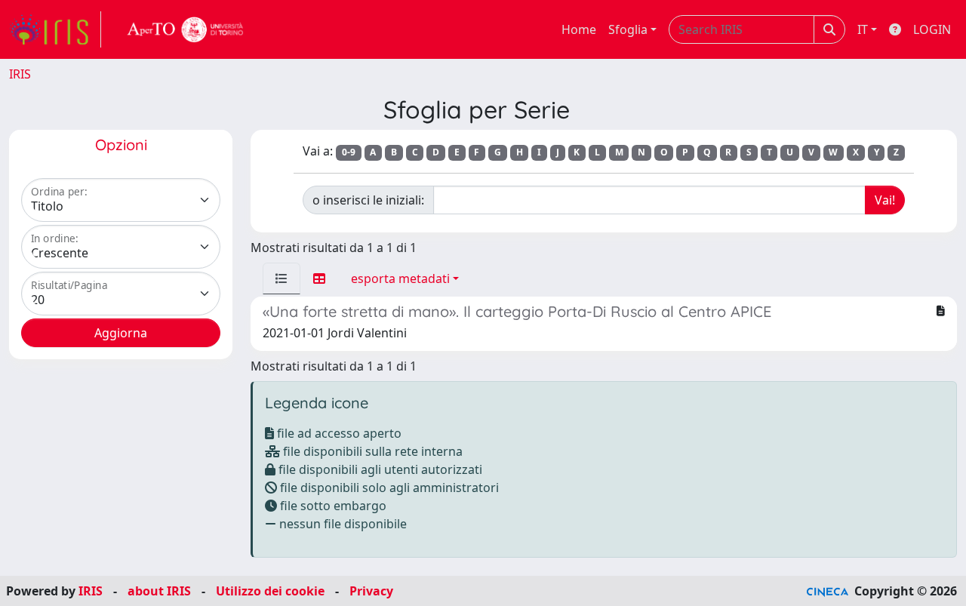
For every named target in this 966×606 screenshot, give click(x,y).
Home (578, 29)
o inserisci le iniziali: (368, 200)
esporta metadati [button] (400, 278)
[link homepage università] (185, 29)
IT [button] (862, 29)
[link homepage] (55, 29)
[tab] (281, 278)
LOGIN (932, 29)
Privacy (371, 591)
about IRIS (159, 591)
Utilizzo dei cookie (270, 591)
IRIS (20, 74)
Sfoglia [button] (628, 29)
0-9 (348, 152)
